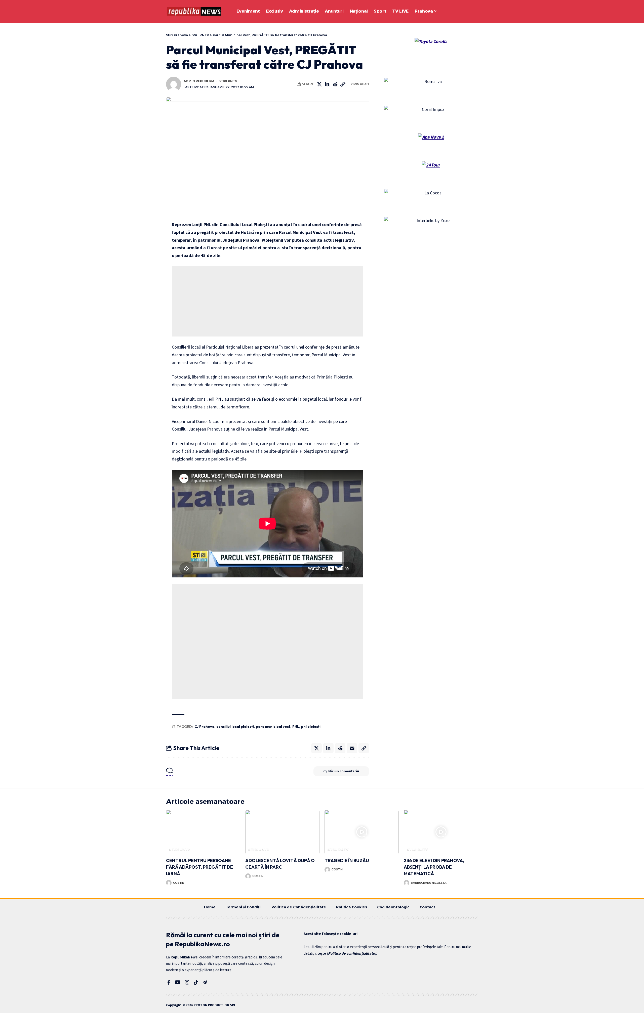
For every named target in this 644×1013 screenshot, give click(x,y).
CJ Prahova (204, 726)
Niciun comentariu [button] (343, 771)
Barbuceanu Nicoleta (429, 882)
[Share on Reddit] (335, 84)
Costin (178, 882)
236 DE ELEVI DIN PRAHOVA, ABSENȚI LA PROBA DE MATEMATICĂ (434, 867)
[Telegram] (204, 982)
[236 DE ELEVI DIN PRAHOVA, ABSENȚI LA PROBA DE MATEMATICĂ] (441, 832)
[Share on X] (319, 84)
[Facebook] (169, 982)
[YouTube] (178, 982)
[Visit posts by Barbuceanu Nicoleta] (406, 882)
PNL (295, 726)
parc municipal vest (273, 726)
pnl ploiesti (310, 726)
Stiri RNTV (228, 81)
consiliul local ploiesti (235, 726)
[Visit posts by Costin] (169, 882)
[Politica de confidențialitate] (351, 953)
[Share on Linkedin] (327, 84)
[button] (460, 11)
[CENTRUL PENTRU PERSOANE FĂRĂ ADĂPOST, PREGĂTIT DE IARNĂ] (203, 832)
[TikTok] (195, 982)
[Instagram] (187, 982)
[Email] (352, 748)
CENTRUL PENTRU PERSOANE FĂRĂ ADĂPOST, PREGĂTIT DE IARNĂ (199, 867)
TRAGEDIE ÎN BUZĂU (347, 860)
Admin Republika (199, 81)
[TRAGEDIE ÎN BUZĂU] (362, 832)
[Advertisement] (267, 301)
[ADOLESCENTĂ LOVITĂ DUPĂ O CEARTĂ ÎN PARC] (282, 832)
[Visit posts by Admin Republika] (173, 84)
